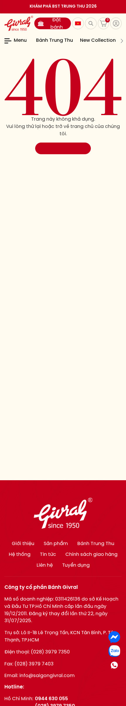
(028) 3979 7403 (34, 664)
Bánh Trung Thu (54, 40)
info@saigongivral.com (47, 675)
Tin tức (48, 554)
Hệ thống (19, 554)
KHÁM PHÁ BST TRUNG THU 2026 (63, 6)
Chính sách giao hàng (91, 554)
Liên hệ (45, 565)
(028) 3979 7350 (50, 652)
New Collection (98, 40)
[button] (32, 40)
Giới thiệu (23, 543)
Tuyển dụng (76, 565)
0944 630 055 (51, 698)
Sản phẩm (56, 543)
